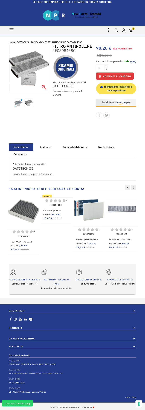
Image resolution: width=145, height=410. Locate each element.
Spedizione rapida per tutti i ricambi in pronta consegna (72, 2)
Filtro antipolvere (52, 210)
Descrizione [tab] (21, 147)
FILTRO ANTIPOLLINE (21, 241)
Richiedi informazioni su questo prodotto (118, 88)
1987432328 (119, 243)
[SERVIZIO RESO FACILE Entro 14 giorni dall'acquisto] (120, 276)
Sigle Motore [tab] (106, 147)
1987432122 (86, 243)
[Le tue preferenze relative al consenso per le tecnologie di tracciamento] (138, 403)
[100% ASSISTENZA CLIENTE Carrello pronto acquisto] (24, 276)
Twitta (106, 115)
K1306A (51, 214)
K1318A (19, 245)
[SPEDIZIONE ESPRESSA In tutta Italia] (88, 276)
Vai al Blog (130, 397)
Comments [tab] (20, 154)
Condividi (99, 115)
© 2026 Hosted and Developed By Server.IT (73, 407)
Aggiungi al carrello (115, 76)
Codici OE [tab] (46, 147)
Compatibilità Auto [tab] (75, 147)
